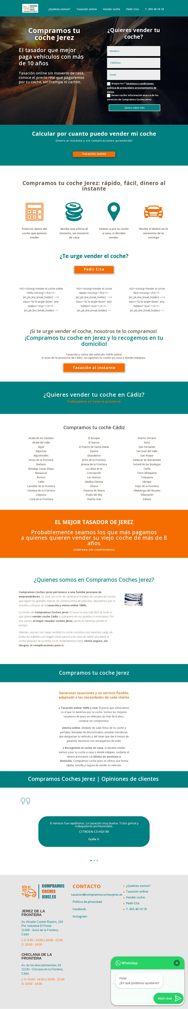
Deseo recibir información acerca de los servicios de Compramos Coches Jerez (132, 97)
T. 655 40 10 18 (154, 9)
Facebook (79, 909)
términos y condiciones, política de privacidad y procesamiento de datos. (131, 88)
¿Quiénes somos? (59, 9)
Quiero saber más (134, 107)
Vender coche (111, 9)
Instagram (80, 916)
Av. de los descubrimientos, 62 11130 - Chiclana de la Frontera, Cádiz (42, 969)
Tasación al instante (94, 367)
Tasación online (86, 9)
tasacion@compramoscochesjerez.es (96, 895)
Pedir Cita (132, 9)
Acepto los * (131, 88)
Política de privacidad (87, 902)
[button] (177, 963)
